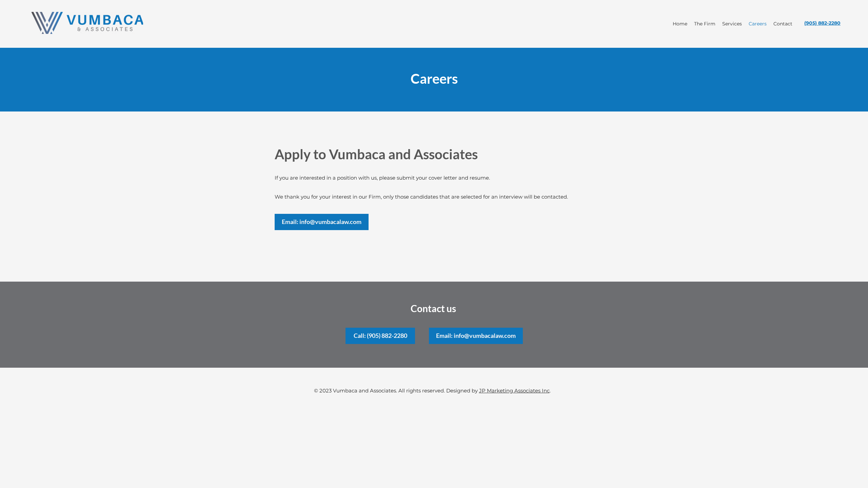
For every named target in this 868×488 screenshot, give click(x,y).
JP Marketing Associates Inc (514, 390)
